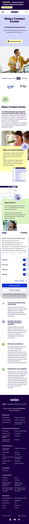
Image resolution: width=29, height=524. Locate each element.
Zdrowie (4, 505)
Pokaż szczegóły (19, 280)
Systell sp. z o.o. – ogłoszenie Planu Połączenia (19, 484)
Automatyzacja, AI (6, 422)
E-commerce (5, 431)
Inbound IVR (17, 454)
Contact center (5, 452)
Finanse (16, 507)
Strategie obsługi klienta (20, 498)
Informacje (17, 480)
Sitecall (4, 463)
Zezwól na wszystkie (14, 285)
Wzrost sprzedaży (6, 420)
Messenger (17, 461)
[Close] (28, 1)
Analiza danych (6, 503)
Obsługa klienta (6, 417)
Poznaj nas (5, 477)
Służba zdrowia (6, 433)
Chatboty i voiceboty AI (20, 448)
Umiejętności (18, 500)
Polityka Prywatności (6, 515)
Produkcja (17, 439)
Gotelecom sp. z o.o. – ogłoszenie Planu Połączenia (7, 484)
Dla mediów (5, 480)
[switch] (25, 264)
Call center (17, 435)
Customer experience (20, 420)
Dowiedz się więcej (7, 7)
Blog (16, 503)
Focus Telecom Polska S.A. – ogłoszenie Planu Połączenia (20, 489)
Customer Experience (7, 498)
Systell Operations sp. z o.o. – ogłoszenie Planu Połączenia (7, 489)
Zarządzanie (5, 500)
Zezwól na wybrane (14, 290)
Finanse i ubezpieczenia (20, 431)
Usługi (3, 507)
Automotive (17, 505)
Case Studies (5, 470)
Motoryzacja (18, 433)
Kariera (16, 477)
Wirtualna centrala (19, 463)
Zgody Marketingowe (22, 515)
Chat (3, 454)
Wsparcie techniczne (20, 417)
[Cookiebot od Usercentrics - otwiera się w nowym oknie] (20, 233)
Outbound (17, 452)
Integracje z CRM (6, 461)
